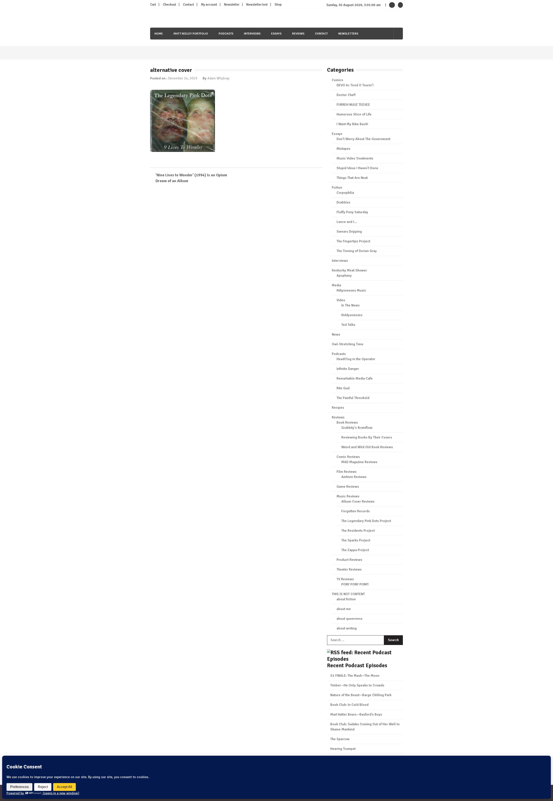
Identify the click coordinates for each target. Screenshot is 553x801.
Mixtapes (343, 149)
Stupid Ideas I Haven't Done (357, 168)
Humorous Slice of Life (354, 114)
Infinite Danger (348, 369)
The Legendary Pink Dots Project (366, 521)
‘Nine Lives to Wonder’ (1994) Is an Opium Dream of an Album (191, 178)
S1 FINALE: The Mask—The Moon (354, 675)
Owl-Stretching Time (347, 344)
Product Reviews (349, 560)
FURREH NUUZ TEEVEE (353, 104)
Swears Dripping (349, 231)
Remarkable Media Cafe (355, 378)
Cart (153, 4)
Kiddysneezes (351, 315)
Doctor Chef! (346, 95)
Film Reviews (347, 472)
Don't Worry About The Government (363, 139)
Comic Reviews (348, 457)
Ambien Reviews (354, 477)
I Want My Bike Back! (352, 124)
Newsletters (348, 33)
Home (158, 33)
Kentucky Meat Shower (349, 270)
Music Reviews (348, 496)
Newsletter (231, 4)
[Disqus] (236, 249)
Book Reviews (347, 422)
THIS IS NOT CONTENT (348, 594)
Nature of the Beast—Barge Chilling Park (360, 695)
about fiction (346, 599)
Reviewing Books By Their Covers (366, 437)
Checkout (169, 4)
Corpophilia (345, 193)
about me (344, 609)
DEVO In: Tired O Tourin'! (355, 85)
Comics (337, 80)
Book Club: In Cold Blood (349, 705)
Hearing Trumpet (343, 749)
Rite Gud (343, 388)
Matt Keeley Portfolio (190, 33)
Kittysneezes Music (351, 290)
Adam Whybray (218, 78)
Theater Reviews (349, 569)
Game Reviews (348, 486)
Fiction (337, 187)
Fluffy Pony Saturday (352, 212)
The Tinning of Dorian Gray (357, 251)
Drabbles (343, 202)
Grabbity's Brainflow (356, 428)
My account (209, 4)
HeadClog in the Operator (356, 359)
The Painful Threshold (353, 398)
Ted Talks (348, 325)
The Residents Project (358, 530)
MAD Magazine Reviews (359, 462)
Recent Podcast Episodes (357, 665)
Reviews (298, 33)
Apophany (344, 275)
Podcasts (226, 33)
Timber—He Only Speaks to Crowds (357, 685)
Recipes (338, 407)
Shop (278, 4)
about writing (347, 628)
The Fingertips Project (353, 241)
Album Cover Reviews (358, 501)
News (336, 334)
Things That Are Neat (352, 178)
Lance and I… (347, 222)
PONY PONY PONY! (355, 584)
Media (336, 285)
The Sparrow (340, 739)
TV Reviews (345, 579)
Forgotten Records (355, 511)
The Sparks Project (355, 540)
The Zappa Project (355, 550)
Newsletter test (257, 4)
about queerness (349, 619)
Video (341, 300)
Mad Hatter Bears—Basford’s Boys (356, 714)
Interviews (252, 33)
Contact (188, 4)
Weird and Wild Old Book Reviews (367, 447)
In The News (350, 305)
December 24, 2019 (182, 78)
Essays (276, 33)
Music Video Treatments (355, 158)
